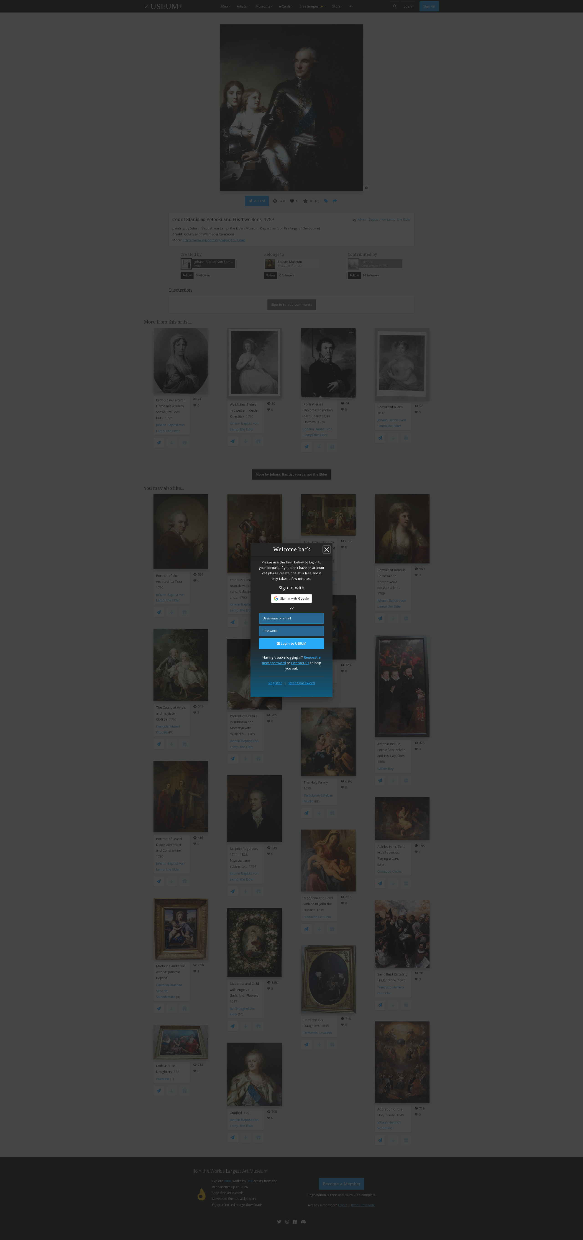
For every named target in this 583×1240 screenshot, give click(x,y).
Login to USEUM (293, 643)
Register (275, 683)
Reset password (302, 683)
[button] (291, 598)
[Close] (326, 549)
